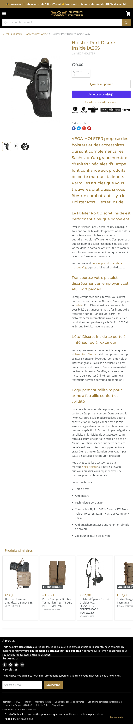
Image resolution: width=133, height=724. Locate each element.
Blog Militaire (58, 705)
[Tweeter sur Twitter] (79, 128)
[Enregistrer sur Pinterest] (89, 128)
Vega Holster (90, 467)
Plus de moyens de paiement (101, 102)
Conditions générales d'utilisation (104, 701)
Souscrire (53, 685)
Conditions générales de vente (69, 701)
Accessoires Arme (37, 34)
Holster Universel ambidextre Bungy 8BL (18, 600)
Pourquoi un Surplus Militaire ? (17, 705)
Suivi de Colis (42, 705)
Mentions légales (43, 701)
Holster (79, 305)
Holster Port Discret (84, 354)
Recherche (7, 701)
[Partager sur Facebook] (74, 128)
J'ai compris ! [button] (117, 717)
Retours (27, 701)
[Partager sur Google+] (84, 128)
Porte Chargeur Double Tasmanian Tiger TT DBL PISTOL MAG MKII (57, 602)
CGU (18, 701)
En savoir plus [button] (25, 718)
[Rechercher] (126, 22)
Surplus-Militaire (12, 34)
